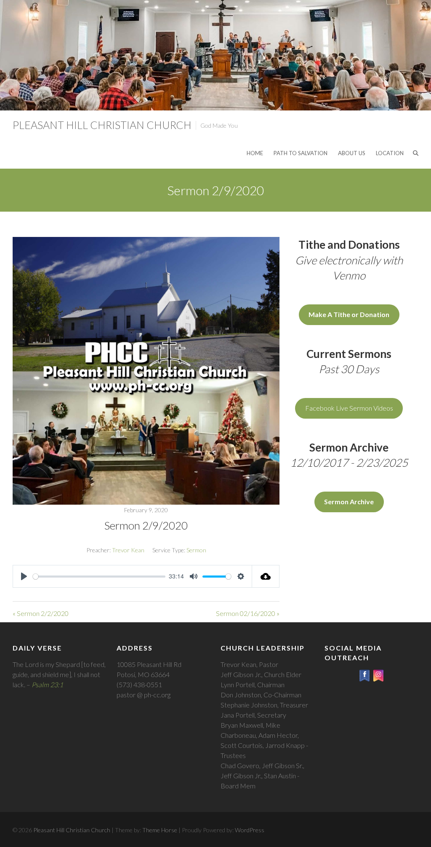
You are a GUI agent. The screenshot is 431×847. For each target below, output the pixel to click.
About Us (351, 153)
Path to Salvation (300, 153)
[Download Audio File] (265, 576)
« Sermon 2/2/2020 (41, 613)
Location (390, 153)
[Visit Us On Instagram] (378, 674)
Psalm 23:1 (47, 684)
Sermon (196, 550)
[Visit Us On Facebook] (364, 674)
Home (255, 153)
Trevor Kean (128, 550)
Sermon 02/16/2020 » (247, 613)
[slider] (99, 577)
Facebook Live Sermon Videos (349, 408)
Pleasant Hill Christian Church (102, 124)
